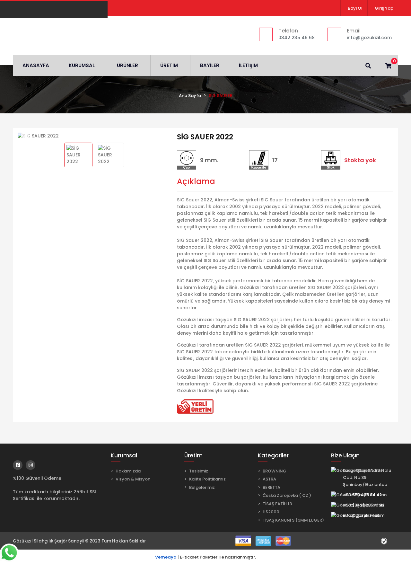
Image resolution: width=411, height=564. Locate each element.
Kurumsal (124, 455)
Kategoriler (273, 455)
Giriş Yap (384, 8)
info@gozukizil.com (363, 515)
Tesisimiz (198, 471)
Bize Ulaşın (345, 455)
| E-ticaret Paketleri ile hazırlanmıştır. (205, 557)
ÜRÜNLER (127, 65)
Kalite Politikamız (207, 479)
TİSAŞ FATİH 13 (277, 504)
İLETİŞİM (248, 65)
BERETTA (271, 487)
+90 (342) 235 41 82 (364, 505)
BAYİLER (209, 65)
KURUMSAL (82, 65)
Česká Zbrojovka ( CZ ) (287, 495)
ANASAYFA (35, 65)
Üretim (193, 455)
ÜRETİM (169, 65)
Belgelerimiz (202, 487)
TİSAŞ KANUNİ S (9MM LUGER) (293, 520)
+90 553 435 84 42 (362, 495)
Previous (25, 136)
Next (163, 136)
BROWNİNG (274, 471)
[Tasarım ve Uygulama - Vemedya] (385, 541)
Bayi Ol (355, 8)
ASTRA (269, 479)
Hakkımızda (128, 471)
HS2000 (271, 512)
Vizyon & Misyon (133, 479)
